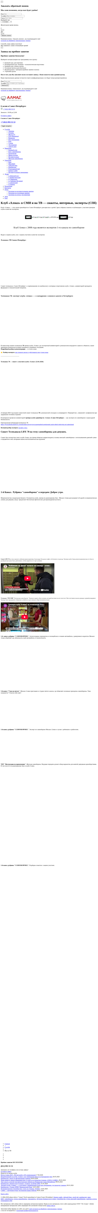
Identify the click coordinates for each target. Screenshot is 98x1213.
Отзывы (11, 133)
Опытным (8, 160)
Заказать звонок (6, 35)
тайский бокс (67, 1197)
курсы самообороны (20, 1199)
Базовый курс (12, 150)
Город (3, 18)
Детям (7, 174)
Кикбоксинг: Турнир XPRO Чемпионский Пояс (16, 1187)
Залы (6, 196)
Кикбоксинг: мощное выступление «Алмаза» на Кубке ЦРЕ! (20, 1183)
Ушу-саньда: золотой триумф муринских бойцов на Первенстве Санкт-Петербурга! (28, 1182)
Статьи (10, 143)
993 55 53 (9, 109)
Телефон (3, 16)
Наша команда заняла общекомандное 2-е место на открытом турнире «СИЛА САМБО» (29, 1180)
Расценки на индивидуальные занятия (20, 191)
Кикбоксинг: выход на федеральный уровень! (16, 1178)
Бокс (9, 162)
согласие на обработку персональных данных (16, 40)
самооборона (9, 1199)
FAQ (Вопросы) (13, 136)
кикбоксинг (83, 1197)
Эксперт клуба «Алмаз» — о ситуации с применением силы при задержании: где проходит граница (33, 1185)
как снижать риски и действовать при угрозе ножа (31, 352)
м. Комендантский (14, 177)
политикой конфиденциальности (27, 1210)
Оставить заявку (6, 115)
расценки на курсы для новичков (19, 195)
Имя (2, 14)
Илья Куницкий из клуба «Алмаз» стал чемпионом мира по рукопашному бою (26, 1177)
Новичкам (8, 148)
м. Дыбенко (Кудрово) (15, 181)
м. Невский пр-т (13, 176)
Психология (12, 153)
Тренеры (11, 131)
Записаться (5, 85)
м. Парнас (11, 184)
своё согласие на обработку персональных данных (45, 1209)
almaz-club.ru (51, 1205)
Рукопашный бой (14, 169)
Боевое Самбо (13, 170)
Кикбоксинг (12, 167)
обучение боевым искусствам (46, 1199)
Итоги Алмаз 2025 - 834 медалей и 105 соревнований (18, 1175)
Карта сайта (5, 1194)
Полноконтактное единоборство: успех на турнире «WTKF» (20, 1189)
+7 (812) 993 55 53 (8, 122)
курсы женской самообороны (75, 1199)
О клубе (7, 129)
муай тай (75, 1197)
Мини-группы (13, 155)
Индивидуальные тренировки (18, 172)
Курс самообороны (14, 152)
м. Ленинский (13, 183)
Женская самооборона (15, 158)
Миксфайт (11, 164)
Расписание (8, 186)
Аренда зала (12, 146)
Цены (6, 189)
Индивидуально (13, 157)
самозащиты (32, 1199)
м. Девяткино (12, 179)
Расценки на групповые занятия (18, 193)
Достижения (12, 145)
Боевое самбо (58, 1197)
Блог (9, 141)
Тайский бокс (12, 165)
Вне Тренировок (13, 139)
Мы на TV (11, 134)
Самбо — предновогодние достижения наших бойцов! (19, 1190)
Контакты (8, 188)
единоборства (61, 1199)
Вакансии (11, 138)
